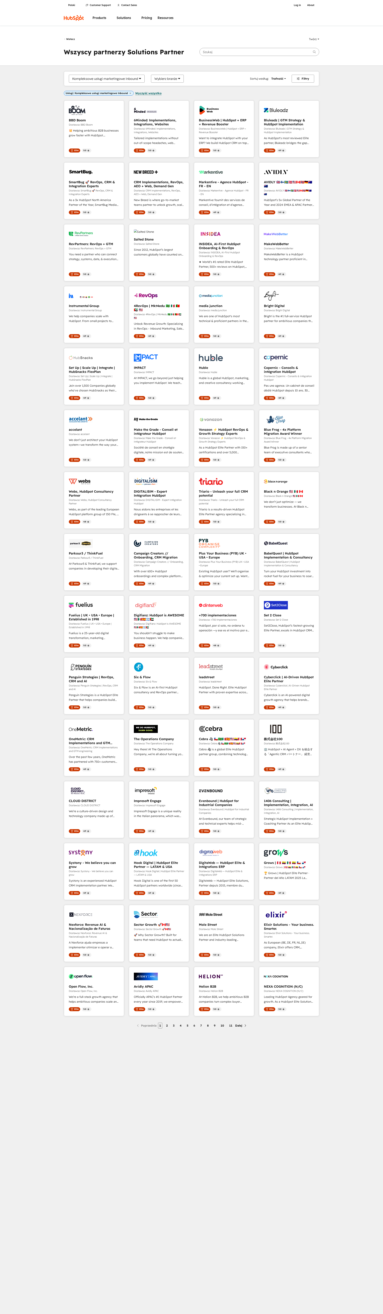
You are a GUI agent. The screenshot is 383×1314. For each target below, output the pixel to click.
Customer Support (100, 5)
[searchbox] (259, 52)
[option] (105, 78)
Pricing (146, 18)
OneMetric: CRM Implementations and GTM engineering (89, 741)
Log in (297, 5)
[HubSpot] (74, 18)
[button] (314, 39)
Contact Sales (129, 5)
